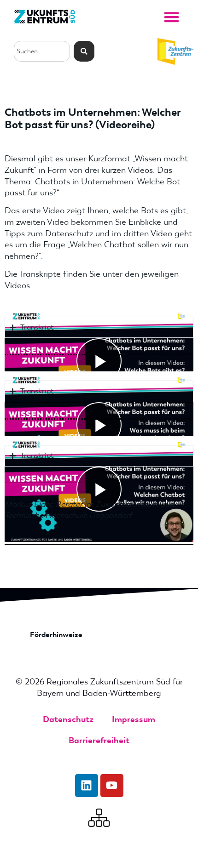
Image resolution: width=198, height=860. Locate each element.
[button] (171, 17)
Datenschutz (68, 719)
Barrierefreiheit (99, 740)
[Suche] (84, 51)
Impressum (133, 719)
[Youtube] (111, 785)
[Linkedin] (86, 785)
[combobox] (42, 51)
